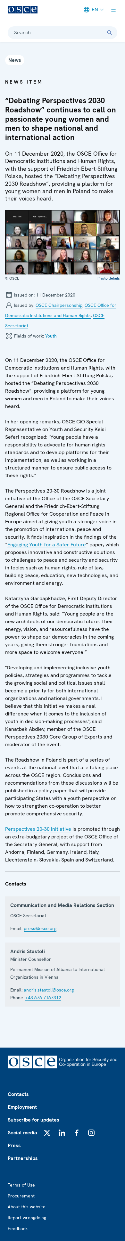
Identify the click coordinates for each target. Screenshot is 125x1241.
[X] (47, 1133)
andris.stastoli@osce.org (49, 990)
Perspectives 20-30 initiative (38, 829)
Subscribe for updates (33, 1119)
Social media (22, 1132)
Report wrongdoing (27, 1218)
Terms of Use (21, 1185)
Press (14, 1145)
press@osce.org (40, 928)
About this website (27, 1207)
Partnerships (23, 1158)
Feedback (18, 1228)
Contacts (18, 1094)
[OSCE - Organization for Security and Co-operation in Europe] (23, 9)
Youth (51, 336)
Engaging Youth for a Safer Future (46, 544)
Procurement (21, 1196)
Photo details (108, 278)
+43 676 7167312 (43, 997)
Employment (22, 1107)
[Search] (109, 32)
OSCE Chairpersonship (59, 305)
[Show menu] (113, 9)
